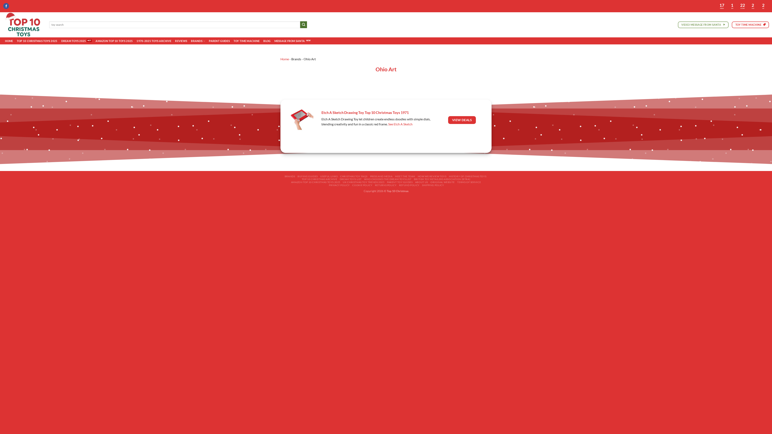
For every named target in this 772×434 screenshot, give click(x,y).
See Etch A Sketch (400, 124)
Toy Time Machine (247, 41)
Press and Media (381, 176)
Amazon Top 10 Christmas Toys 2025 (315, 182)
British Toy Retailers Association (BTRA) (442, 179)
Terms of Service (469, 182)
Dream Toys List (351, 179)
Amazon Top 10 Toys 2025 (114, 41)
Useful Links (329, 176)
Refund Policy (409, 185)
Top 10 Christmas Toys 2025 (37, 41)
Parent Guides (219, 41)
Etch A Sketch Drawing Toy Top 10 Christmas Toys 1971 (365, 112)
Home (9, 41)
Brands (196, 41)
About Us (421, 182)
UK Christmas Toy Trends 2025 (363, 182)
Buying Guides (308, 176)
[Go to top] (764, 428)
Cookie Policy (362, 185)
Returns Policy (386, 185)
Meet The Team (405, 176)
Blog (266, 41)
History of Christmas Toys (467, 176)
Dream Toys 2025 (73, 41)
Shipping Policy (433, 185)
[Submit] (303, 24)
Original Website (442, 182)
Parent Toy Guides (400, 182)
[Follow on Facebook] (6, 6)
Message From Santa (289, 41)
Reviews (181, 41)
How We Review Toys (432, 176)
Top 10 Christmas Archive (319, 179)
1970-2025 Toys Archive (154, 41)
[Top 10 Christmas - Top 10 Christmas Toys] (23, 24)
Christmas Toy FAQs (354, 176)
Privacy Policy (339, 185)
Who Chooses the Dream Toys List (387, 179)
